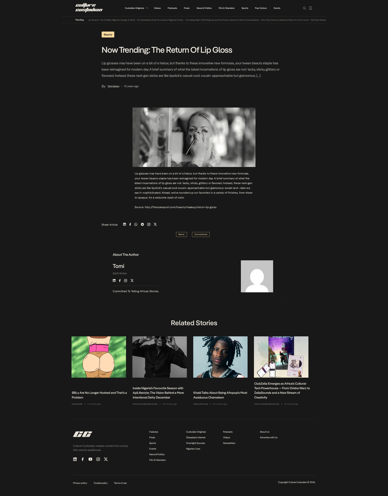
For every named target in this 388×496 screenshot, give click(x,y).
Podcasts (172, 8)
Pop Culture (261, 8)
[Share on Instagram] (148, 225)
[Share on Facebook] (130, 225)
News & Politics (204, 8)
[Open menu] (310, 8)
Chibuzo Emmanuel (200, 404)
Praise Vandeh (77, 404)
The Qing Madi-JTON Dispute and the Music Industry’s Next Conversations (214, 20)
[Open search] (304, 8)
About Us (264, 431)
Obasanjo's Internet (195, 437)
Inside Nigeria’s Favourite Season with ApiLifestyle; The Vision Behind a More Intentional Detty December (158, 392)
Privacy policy (80, 483)
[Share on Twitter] (155, 225)
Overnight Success (195, 443)
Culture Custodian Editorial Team (145, 404)
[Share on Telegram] (142, 225)
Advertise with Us (268, 437)
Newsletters (229, 443)
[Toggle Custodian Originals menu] (147, 8)
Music (187, 8)
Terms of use (120, 483)
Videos (157, 8)
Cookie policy (101, 483)
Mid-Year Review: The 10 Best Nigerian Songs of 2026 (100, 20)
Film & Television (227, 8)
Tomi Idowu (113, 86)
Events (277, 8)
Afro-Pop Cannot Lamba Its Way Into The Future (276, 20)
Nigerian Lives (193, 448)
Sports (245, 8)
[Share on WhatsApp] (135, 225)
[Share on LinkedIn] (124, 225)
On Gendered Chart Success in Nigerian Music (152, 20)
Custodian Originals (134, 8)
